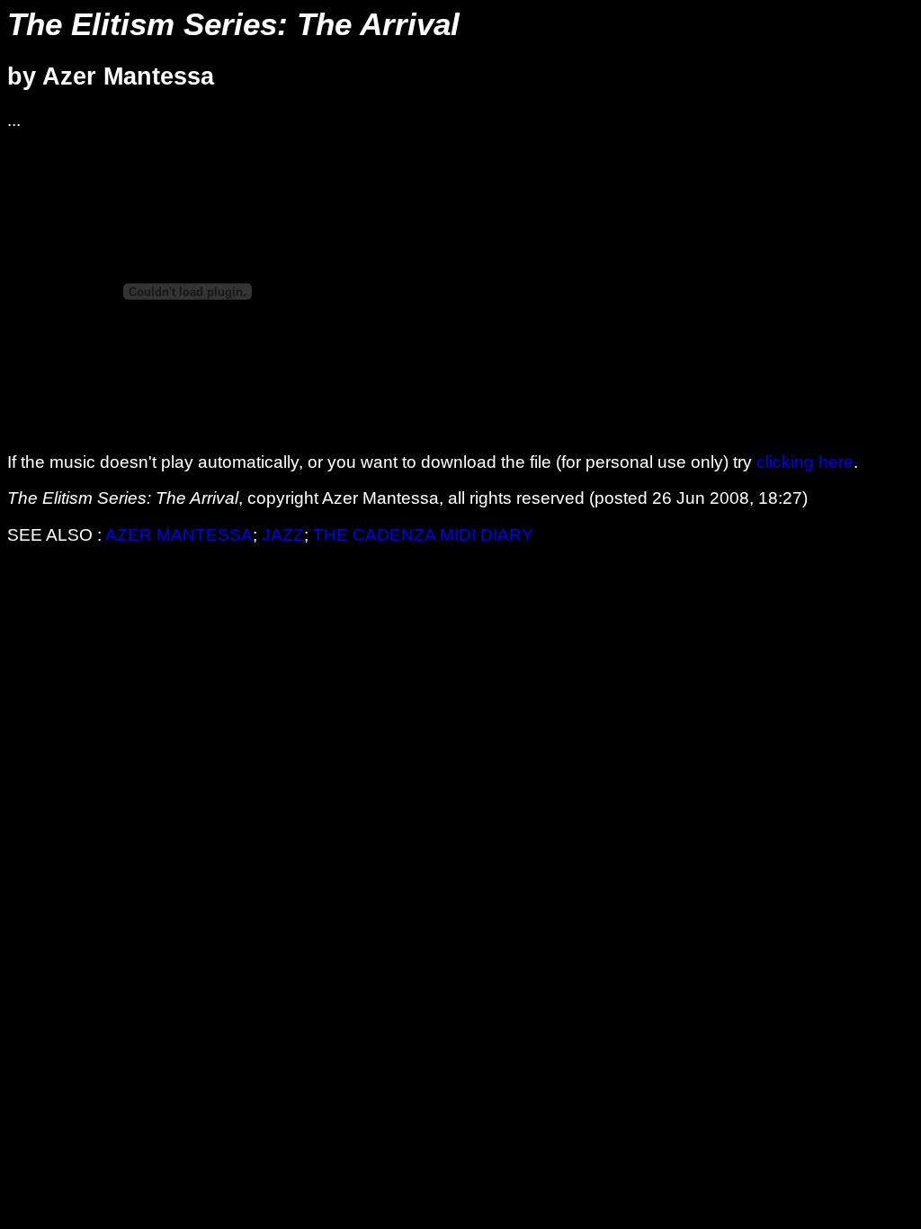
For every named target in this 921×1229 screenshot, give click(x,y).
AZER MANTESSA (179, 534)
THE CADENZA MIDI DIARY (423, 534)
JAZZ (283, 534)
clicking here (805, 462)
